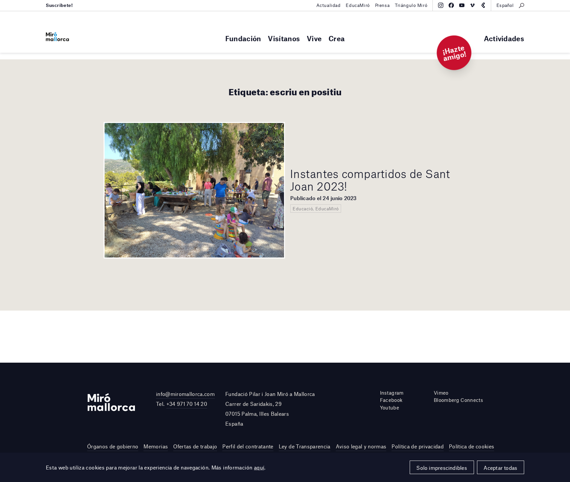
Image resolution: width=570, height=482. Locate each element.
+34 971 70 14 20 (186, 404)
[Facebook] (451, 5)
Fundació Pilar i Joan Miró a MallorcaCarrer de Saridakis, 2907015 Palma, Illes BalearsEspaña (270, 409)
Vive (314, 38)
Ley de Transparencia (305, 446)
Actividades (504, 38)
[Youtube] (461, 5)
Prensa (382, 5)
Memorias (155, 446)
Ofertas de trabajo (195, 446)
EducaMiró (357, 5)
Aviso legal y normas (361, 446)
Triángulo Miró (411, 5)
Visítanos (284, 38)
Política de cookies (471, 446)
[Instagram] (440, 5)
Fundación (243, 38)
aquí (259, 467)
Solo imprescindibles (441, 468)
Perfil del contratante (247, 446)
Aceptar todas (500, 468)
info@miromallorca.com (185, 394)
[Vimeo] (472, 5)
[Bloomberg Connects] (483, 5)
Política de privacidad (417, 446)
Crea (337, 38)
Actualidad (328, 5)
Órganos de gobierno (112, 446)
